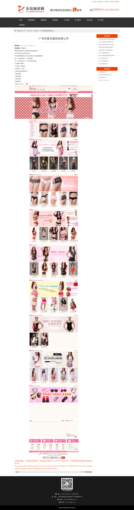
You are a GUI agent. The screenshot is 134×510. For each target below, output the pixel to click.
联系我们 (22, 25)
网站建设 (44, 20)
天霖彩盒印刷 (103, 72)
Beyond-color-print (104, 80)
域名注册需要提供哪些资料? (107, 55)
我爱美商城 (88, 472)
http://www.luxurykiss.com (28, 45)
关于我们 (101, 20)
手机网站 (55, 20)
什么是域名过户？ (104, 58)
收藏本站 (100, 1)
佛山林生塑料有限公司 (105, 74)
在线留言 (106, 1)
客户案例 (78, 20)
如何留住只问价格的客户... (106, 50)
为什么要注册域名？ (104, 52)
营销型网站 (31, 20)
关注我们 (94, 1)
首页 (20, 20)
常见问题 (89, 20)
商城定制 (35, 30)
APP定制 (66, 20)
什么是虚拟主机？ (104, 63)
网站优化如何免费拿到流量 (106, 39)
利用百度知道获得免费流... (106, 47)
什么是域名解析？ (104, 61)
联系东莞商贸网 (114, 1)
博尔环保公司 (103, 77)
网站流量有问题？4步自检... (107, 44)
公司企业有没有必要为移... (106, 42)
